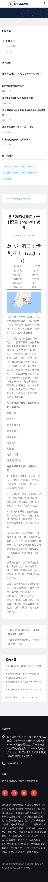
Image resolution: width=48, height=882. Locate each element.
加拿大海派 (32, 173)
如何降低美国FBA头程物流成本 (17, 98)
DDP (29, 167)
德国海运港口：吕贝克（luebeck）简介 (21, 73)
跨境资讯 (9, 199)
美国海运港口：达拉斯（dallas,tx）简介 (22, 697)
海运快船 (10, 46)
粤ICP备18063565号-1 (13, 867)
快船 (15, 167)
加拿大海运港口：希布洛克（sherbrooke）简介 (24, 684)
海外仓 (9, 51)
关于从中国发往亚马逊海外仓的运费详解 (23, 674)
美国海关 (22, 167)
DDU (34, 167)
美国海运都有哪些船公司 (16, 678)
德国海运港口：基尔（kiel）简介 (18, 127)
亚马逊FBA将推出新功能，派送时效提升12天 (23, 668)
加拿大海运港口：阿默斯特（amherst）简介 (24, 691)
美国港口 (6, 173)
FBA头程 (10, 41)
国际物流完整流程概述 (13, 86)
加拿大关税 (7, 167)
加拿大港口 (16, 173)
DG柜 (24, 173)
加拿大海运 (7, 179)
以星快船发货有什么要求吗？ (16, 139)
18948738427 (14, 763)
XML (28, 867)
